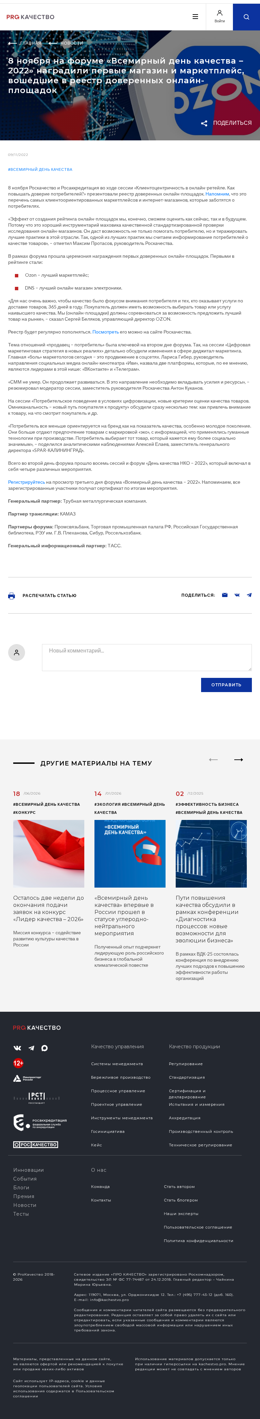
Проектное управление (117, 1104)
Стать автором (179, 1186)
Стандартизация (187, 1077)
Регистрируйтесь (26, 482)
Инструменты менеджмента (122, 1118)
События (25, 1179)
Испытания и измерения (197, 1104)
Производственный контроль (201, 1131)
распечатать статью (49, 595)
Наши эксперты (181, 1213)
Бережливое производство (121, 1077)
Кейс (96, 1145)
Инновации (28, 1170)
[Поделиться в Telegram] (246, 595)
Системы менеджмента (117, 1063)
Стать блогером (181, 1200)
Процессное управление (118, 1091)
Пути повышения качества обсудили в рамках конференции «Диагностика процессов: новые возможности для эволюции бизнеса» (207, 919)
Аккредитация (185, 1118)
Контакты (101, 1200)
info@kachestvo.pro (109, 1300)
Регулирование (186, 1063)
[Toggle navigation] (195, 16)
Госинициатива (108, 1131)
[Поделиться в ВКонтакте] (234, 595)
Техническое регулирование (201, 1145)
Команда (100, 1186)
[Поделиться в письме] (221, 595)
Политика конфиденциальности (199, 1240)
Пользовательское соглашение (198, 1227)
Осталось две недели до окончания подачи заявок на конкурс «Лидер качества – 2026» (48, 908)
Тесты (21, 1214)
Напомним (217, 194)
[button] (238, 765)
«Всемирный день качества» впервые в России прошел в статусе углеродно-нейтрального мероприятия (124, 916)
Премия (24, 1196)
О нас (99, 1170)
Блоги (21, 1188)
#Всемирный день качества (40, 169)
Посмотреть (105, 332)
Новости (25, 1205)
